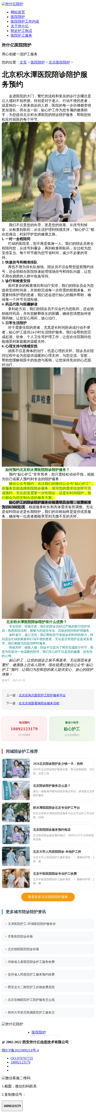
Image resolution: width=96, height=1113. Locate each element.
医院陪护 (18, 17)
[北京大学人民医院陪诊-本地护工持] (16, 856)
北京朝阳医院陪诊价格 (22, 949)
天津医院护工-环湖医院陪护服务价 (30, 924)
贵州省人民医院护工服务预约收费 (30, 974)
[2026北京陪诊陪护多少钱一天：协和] (16, 768)
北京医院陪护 (59, 62)
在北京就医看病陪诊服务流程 (39, 703)
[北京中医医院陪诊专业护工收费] (16, 878)
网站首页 (18, 12)
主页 (23, 62)
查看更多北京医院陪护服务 (48, 897)
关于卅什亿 (20, 26)
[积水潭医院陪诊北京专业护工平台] (16, 812)
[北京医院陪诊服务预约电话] (16, 834)
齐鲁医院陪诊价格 (19, 936)
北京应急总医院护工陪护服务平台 (42, 695)
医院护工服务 (21, 35)
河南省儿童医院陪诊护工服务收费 (30, 962)
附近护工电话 (21, 31)
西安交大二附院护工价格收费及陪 (30, 987)
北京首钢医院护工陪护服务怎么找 (30, 1000)
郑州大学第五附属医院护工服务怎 (30, 1012)
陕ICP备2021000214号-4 (20, 1050)
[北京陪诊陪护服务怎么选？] (16, 790)
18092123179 (20, 1062)
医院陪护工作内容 (25, 21)
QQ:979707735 (22, 1058)
